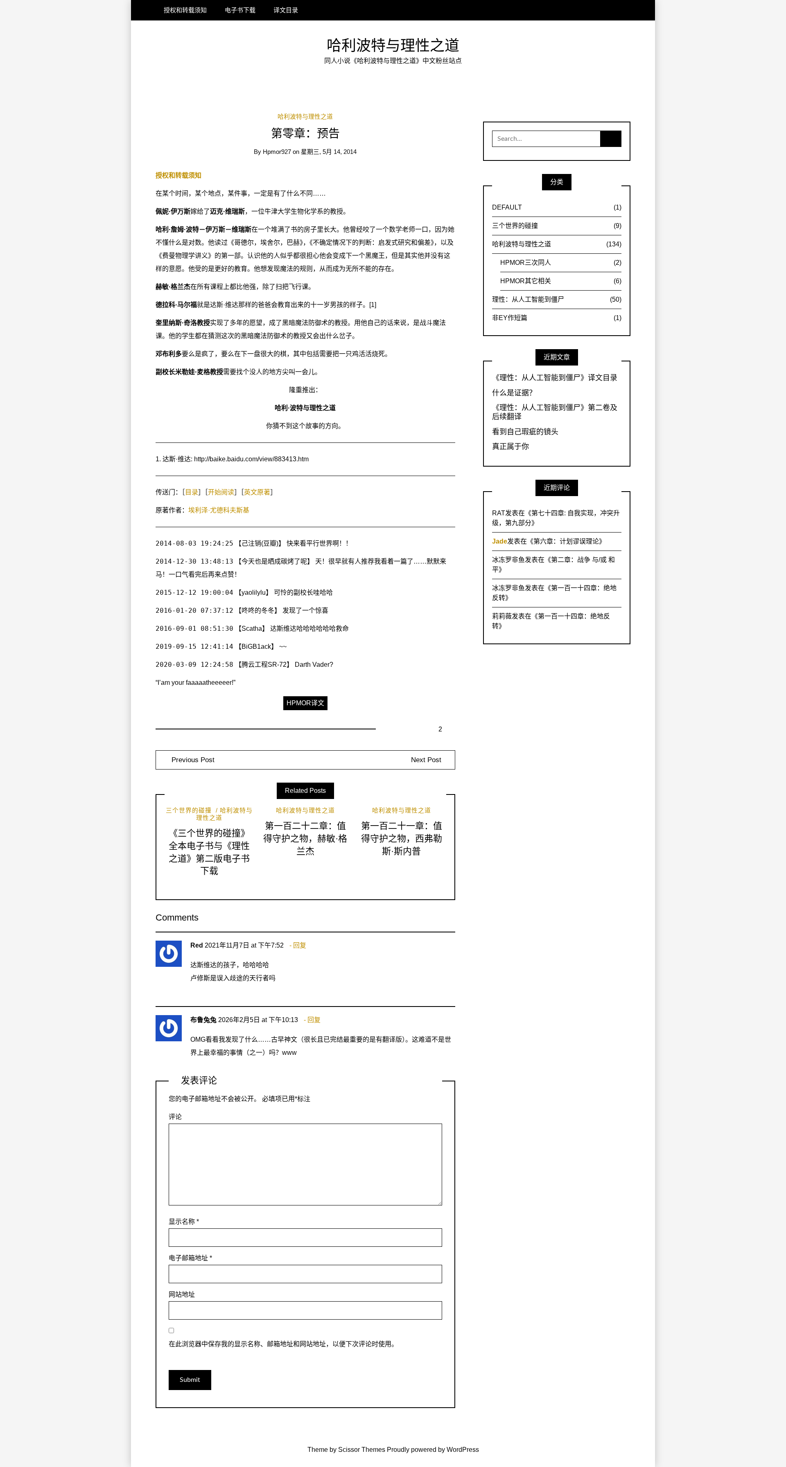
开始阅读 (221, 492)
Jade (499, 541)
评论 (175, 1116)
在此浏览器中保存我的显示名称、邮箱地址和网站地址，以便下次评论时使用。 (283, 1344)
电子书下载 (240, 10)
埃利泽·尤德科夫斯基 (218, 510)
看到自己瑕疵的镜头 (525, 432)
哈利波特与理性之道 (393, 45)
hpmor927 (277, 152)
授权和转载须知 (185, 10)
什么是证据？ (514, 393)
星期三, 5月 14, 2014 (329, 152)
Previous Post (192, 760)
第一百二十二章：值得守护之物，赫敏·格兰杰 (305, 838)
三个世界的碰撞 (189, 810)
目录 (191, 492)
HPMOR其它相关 (560, 281)
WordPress (463, 1449)
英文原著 (257, 492)
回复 (299, 945)
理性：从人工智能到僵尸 (556, 299)
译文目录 (285, 10)
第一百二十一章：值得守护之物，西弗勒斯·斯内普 (401, 838)
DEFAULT (556, 207)
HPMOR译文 (305, 703)
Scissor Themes (361, 1449)
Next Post (426, 760)
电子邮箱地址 (190, 1258)
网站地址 (182, 1294)
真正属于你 (510, 446)
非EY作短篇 (556, 317)
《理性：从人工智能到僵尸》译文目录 (554, 378)
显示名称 (184, 1221)
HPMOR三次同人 (560, 262)
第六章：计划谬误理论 (566, 541)
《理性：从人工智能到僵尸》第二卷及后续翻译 (554, 412)
